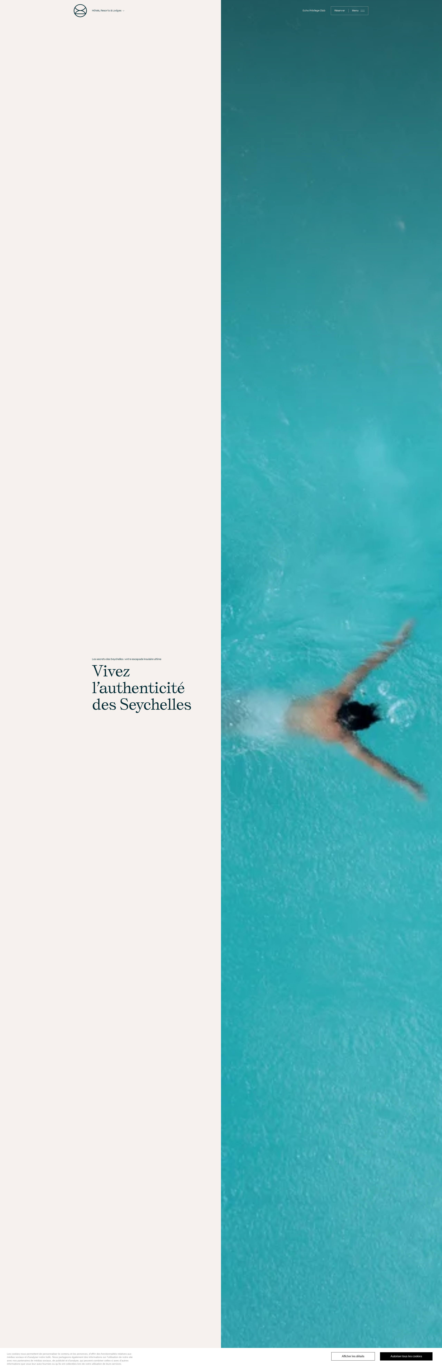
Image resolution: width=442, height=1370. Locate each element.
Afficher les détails (353, 1356)
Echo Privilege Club (314, 10)
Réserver (339, 10)
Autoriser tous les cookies (406, 1356)
